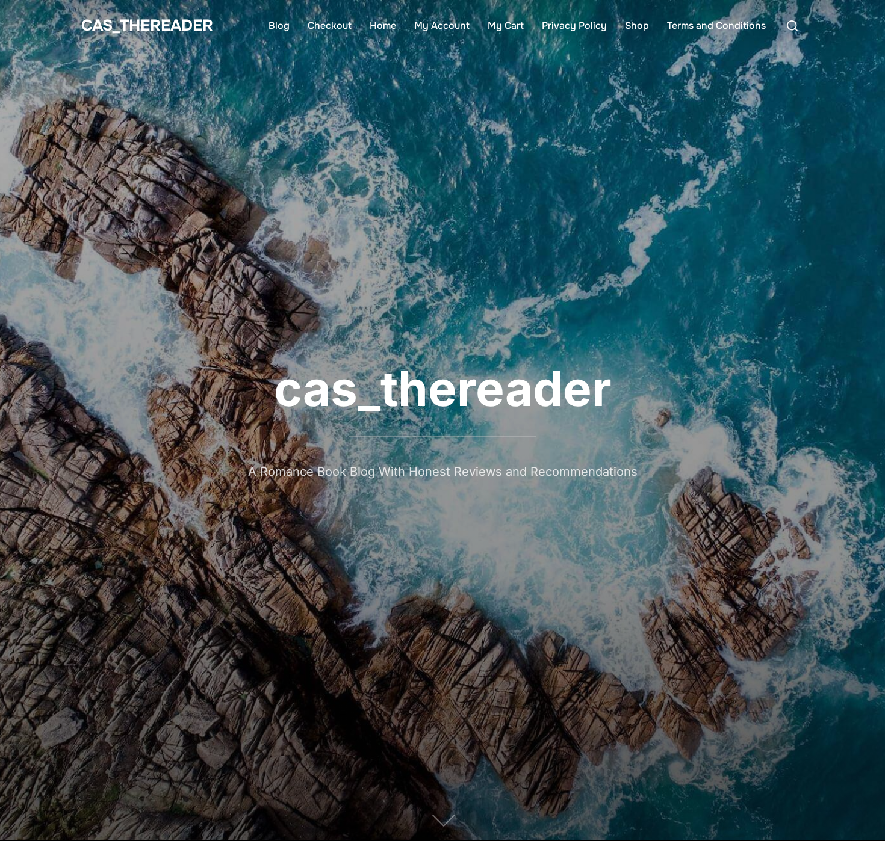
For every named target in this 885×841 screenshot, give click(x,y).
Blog (279, 25)
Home (383, 25)
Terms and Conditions (716, 25)
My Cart (506, 25)
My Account (442, 25)
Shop (637, 25)
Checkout (330, 25)
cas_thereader (147, 25)
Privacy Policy (574, 25)
